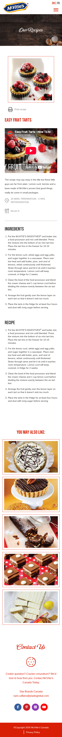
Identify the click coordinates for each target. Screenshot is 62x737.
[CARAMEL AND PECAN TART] (31, 494)
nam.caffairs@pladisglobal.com (31, 695)
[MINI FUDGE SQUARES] (31, 569)
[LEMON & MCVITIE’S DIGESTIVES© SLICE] (31, 607)
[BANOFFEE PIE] (31, 457)
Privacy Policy (33, 732)
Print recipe (20, 109)
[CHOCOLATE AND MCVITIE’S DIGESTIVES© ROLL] (31, 532)
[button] (56, 9)
